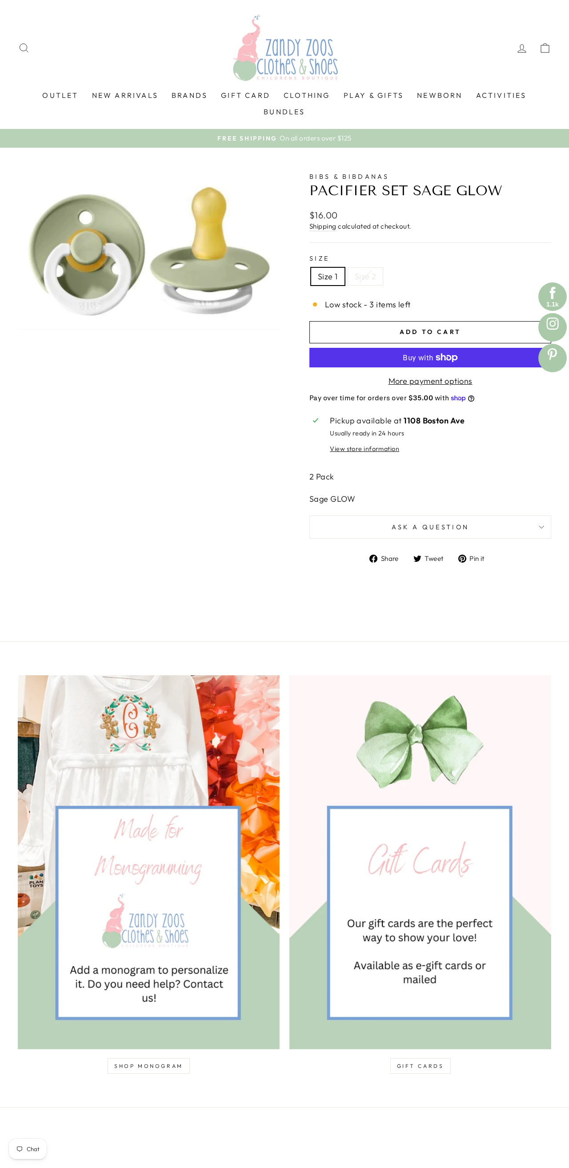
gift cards (420, 1066)
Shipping (323, 226)
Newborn (439, 95)
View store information (364, 449)
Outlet (60, 95)
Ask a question (430, 527)
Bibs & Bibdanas (349, 177)
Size (319, 258)
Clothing (307, 95)
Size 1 (328, 276)
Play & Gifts (374, 95)
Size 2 (366, 276)
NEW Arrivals (125, 95)
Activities (501, 95)
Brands (190, 95)
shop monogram (148, 1066)
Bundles (284, 111)
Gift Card (245, 95)
